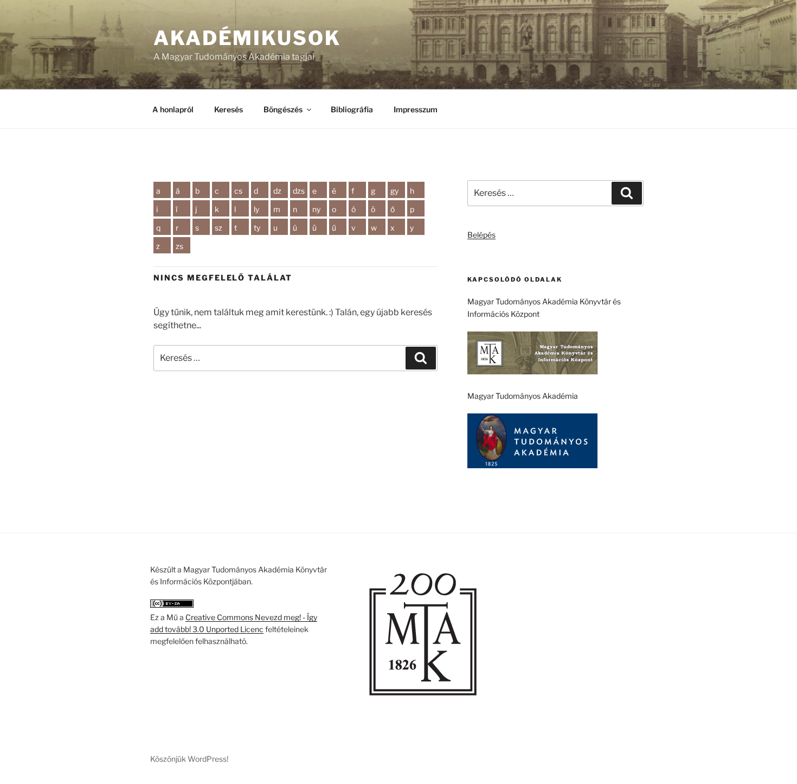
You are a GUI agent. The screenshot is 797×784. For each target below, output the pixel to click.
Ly (256, 209)
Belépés (481, 234)
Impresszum (416, 109)
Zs (179, 246)
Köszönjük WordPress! (189, 758)
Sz (218, 227)
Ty (257, 227)
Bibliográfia (352, 109)
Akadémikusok (247, 38)
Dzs (299, 190)
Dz (277, 190)
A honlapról (173, 109)
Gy (394, 190)
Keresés (228, 109)
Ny (316, 209)
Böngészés (283, 109)
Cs (238, 190)
